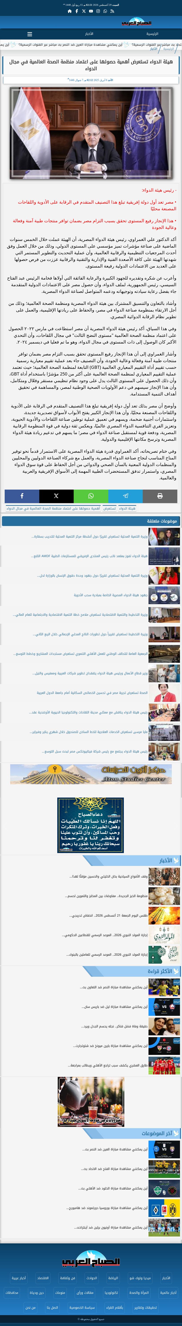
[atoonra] (91, 774)
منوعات (60, 1293)
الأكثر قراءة (160, 971)
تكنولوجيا (111, 1293)
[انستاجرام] (98, 11)
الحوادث (92, 1278)
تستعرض (109, 509)
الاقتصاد (43, 1278)
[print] (160, 496)
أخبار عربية (19, 1278)
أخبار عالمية (168, 1293)
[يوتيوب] (91, 11)
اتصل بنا (52, 1308)
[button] (5, 826)
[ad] (90, 851)
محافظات (12, 1293)
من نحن (31, 1308)
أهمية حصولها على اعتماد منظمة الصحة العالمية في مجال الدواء (53, 509)
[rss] (112, 11)
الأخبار (89, 34)
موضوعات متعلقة (162, 521)
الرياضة (113, 1278)
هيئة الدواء (127, 509)
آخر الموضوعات (157, 1133)
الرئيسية (152, 34)
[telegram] (125, 496)
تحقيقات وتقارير (146, 1308)
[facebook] (22, 496)
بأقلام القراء (114, 1308)
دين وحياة (37, 1293)
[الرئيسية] (69, 11)
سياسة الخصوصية (82, 1308)
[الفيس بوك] (76, 11)
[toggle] (30, 33)
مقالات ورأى (85, 1293)
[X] (56, 496)
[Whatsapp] (105, 11)
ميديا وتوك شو (140, 1278)
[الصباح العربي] (136, 22)
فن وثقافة (67, 1278)
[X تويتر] (83, 11)
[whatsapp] (91, 496)
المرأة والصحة (139, 1293)
